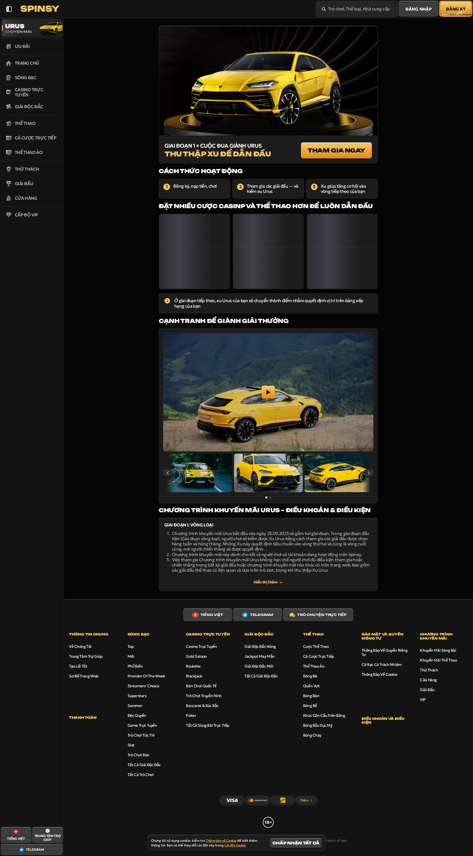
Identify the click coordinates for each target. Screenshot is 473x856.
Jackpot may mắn (259, 656)
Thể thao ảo (313, 666)
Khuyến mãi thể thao (438, 660)
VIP (423, 699)
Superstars (137, 695)
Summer (135, 705)
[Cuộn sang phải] (369, 473)
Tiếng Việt (211, 615)
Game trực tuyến (142, 725)
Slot (131, 745)
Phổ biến (135, 666)
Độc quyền (137, 715)
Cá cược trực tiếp (318, 656)
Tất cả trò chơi (141, 774)
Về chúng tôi (80, 646)
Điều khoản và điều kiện (383, 721)
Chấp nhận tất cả (295, 843)
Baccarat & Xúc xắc (202, 705)
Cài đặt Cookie (235, 845)
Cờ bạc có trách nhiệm (382, 664)
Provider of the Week (146, 676)
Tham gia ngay (336, 150)
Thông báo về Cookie (379, 674)
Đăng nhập (418, 9)
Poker (191, 715)
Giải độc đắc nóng (260, 646)
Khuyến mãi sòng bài (438, 650)
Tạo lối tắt (78, 666)
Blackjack (194, 676)
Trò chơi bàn (138, 754)
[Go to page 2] (270, 497)
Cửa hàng (428, 679)
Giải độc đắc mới (258, 666)
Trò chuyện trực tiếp (321, 615)
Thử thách (429, 670)
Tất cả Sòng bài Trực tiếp (207, 725)
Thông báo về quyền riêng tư (385, 652)
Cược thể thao (316, 646)
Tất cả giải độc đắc (144, 764)
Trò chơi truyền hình (204, 695)
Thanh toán (82, 718)
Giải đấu (427, 689)
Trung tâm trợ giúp (85, 656)
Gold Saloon (196, 656)
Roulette (193, 666)
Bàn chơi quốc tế (201, 685)
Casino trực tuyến (201, 646)
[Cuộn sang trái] (168, 473)
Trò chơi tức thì (141, 735)
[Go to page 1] (266, 497)
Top (131, 646)
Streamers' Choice (143, 685)
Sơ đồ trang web (84, 676)
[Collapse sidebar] (9, 9)
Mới (131, 656)
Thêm (304, 800)
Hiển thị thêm (265, 582)
